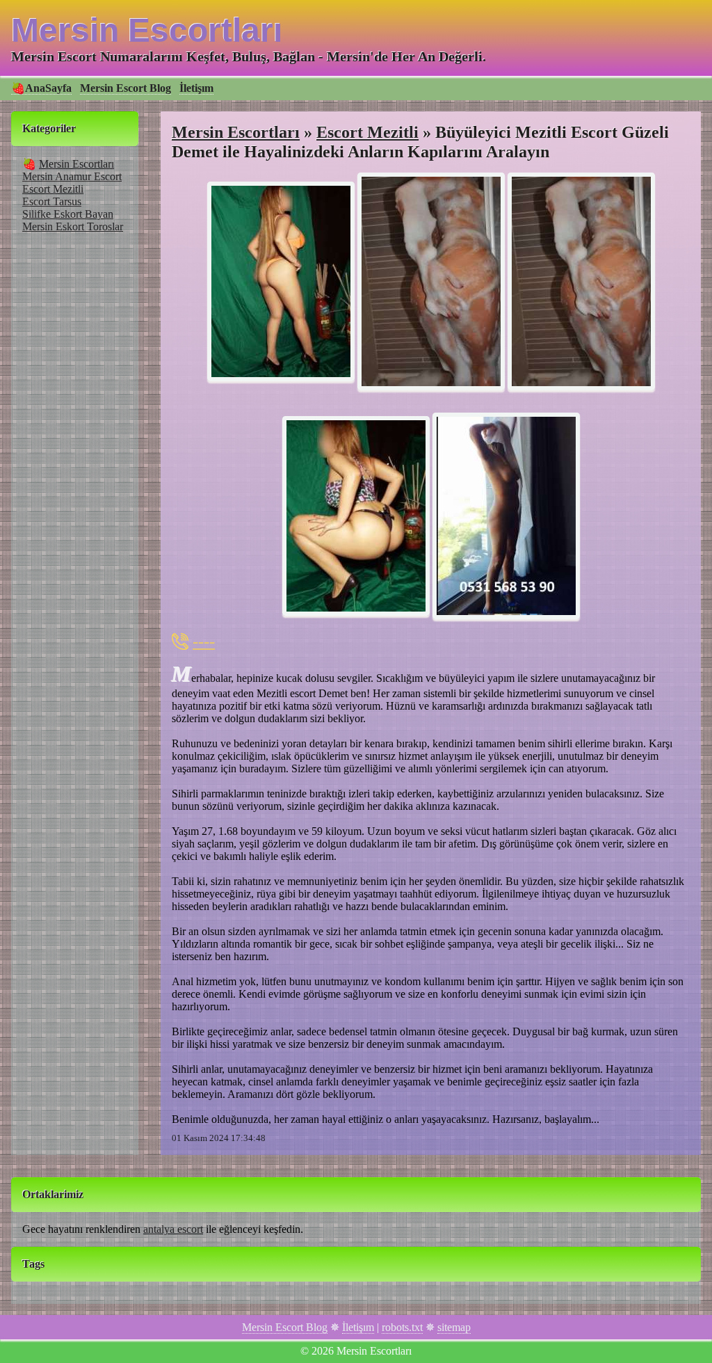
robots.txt (402, 1327)
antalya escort (173, 1229)
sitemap (454, 1327)
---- (204, 641)
